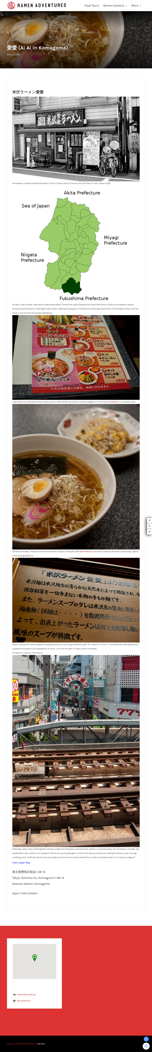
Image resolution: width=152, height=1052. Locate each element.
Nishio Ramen (86, 551)
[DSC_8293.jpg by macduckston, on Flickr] (76, 138)
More (134, 5)
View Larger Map (21, 862)
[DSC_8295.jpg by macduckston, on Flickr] (76, 600)
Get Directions (24, 1001)
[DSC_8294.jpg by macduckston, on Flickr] (76, 357)
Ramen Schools (113, 5)
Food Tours (91, 5)
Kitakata (113, 402)
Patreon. (41, 1043)
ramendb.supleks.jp (26, 994)
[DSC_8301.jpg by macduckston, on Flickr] (76, 751)
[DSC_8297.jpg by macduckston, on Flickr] (76, 476)
